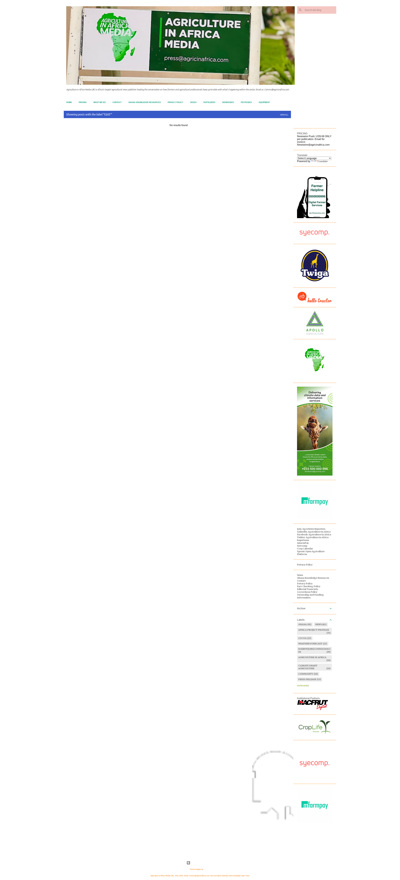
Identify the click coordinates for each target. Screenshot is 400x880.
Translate (322, 161)
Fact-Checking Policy (308, 586)
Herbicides (228, 102)
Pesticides (246, 102)
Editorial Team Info (307, 589)
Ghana (302, 624)
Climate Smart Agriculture (307, 667)
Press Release (307, 679)
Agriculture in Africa (312, 657)
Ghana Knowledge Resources (144, 102)
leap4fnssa (303, 540)
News (300, 575)
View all (284, 115)
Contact (117, 102)
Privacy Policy (175, 102)
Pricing (83, 102)
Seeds (193, 102)
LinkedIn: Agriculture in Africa (313, 531)
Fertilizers (209, 102)
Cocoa (302, 638)
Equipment (264, 102)
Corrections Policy (307, 592)
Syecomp (302, 545)
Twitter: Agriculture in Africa (312, 537)
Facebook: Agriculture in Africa (314, 534)
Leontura (207, 869)
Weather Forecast (310, 643)
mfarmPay (303, 543)
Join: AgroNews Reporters (311, 529)
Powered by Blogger (202, 862)
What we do (99, 102)
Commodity (305, 673)
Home (69, 102)
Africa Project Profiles (313, 629)
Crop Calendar (305, 548)
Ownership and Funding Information (310, 596)
